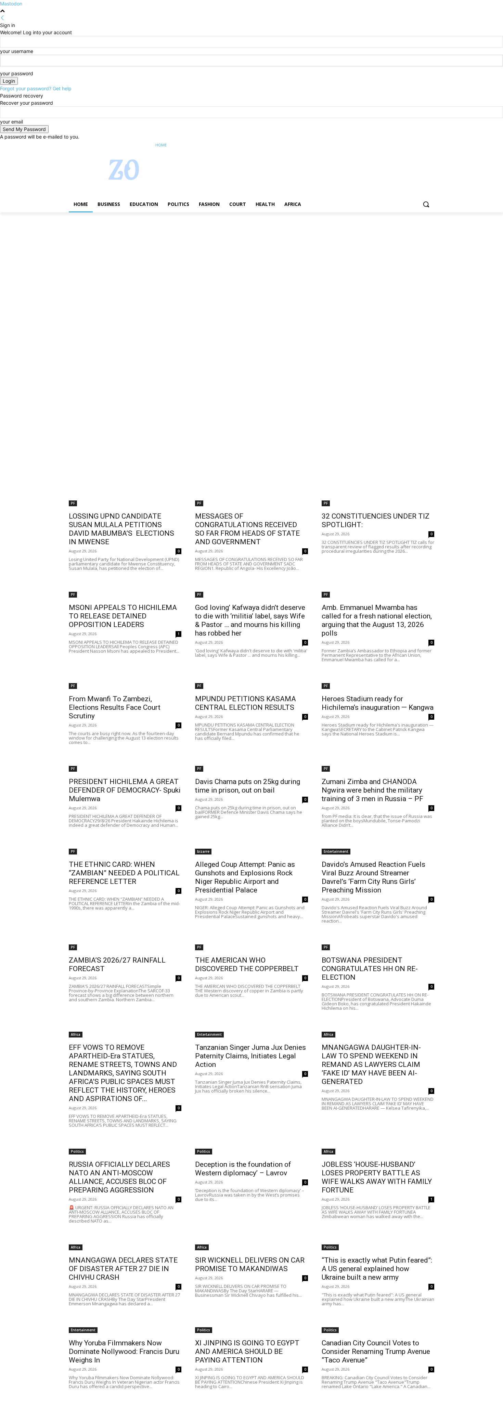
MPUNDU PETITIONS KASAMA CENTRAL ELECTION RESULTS (245, 703)
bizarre (203, 851)
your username (16, 51)
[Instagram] (402, 145)
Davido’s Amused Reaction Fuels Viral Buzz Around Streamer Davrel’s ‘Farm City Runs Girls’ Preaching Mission (373, 877)
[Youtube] (430, 145)
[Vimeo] (421, 145)
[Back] (2, 18)
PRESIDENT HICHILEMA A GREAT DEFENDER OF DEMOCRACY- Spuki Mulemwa (125, 790)
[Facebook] (392, 145)
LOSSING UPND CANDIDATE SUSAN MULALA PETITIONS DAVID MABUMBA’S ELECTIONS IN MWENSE (121, 529)
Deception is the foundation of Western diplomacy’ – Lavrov (243, 1168)
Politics (77, 1151)
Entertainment (336, 851)
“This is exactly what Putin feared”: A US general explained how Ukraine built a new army (377, 1268)
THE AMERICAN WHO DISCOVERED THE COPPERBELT (247, 964)
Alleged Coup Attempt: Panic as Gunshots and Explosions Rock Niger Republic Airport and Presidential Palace (245, 877)
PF (73, 503)
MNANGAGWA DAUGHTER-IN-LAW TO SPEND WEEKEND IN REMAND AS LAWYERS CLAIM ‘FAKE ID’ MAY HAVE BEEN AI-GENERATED (371, 1064)
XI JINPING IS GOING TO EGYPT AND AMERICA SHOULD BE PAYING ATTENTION (247, 1351)
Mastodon (11, 3)
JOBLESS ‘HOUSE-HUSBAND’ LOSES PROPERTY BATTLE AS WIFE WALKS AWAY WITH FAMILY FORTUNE (377, 1177)
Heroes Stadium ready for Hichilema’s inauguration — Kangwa (378, 703)
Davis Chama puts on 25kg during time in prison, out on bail (247, 786)
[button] (426, 204)
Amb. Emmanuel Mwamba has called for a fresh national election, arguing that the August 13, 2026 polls (377, 620)
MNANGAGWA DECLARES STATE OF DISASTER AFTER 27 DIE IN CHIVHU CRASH (123, 1268)
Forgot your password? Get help (36, 88)
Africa (75, 1034)
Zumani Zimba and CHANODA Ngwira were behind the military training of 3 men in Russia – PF (372, 790)
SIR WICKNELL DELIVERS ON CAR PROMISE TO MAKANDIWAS (250, 1264)
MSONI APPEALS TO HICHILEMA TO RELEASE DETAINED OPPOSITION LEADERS (123, 616)
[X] (411, 145)
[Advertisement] (205, 263)
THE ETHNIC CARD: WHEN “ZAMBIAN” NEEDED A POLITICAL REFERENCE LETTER (124, 873)
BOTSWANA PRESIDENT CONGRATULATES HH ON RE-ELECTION (370, 968)
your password (16, 73)
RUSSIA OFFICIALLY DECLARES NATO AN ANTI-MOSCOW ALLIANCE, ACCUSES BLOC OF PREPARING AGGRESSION (119, 1177)
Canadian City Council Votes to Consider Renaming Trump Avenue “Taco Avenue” (376, 1351)
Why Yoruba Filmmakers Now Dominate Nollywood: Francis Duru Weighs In (124, 1351)
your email (11, 122)
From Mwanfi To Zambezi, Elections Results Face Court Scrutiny (114, 707)
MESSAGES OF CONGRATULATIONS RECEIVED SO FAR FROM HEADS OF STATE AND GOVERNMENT (247, 529)
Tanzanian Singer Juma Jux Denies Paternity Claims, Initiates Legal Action (250, 1056)
